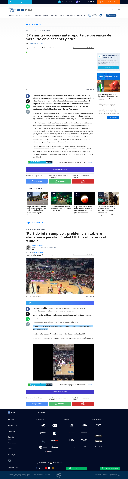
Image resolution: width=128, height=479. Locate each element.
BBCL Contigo (81, 15)
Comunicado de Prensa (35, 43)
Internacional (28, 15)
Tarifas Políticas (13, 467)
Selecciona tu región (17, 2)
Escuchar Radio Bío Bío (109, 2)
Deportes (45, 15)
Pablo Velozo (38, 252)
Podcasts (10, 15)
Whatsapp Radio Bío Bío (111, 468)
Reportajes (11, 455)
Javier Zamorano (37, 245)
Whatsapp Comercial (78, 468)
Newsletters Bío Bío (67, 2)
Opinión (62, 15)
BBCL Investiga (71, 15)
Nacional (18, 15)
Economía (38, 15)
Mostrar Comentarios (60, 169)
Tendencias (54, 15)
